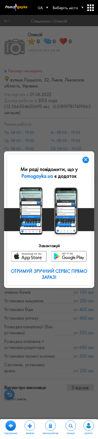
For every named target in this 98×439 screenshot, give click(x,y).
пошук (71, 433)
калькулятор (50, 433)
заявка (30, 433)
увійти (88, 433)
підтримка (10, 433)
